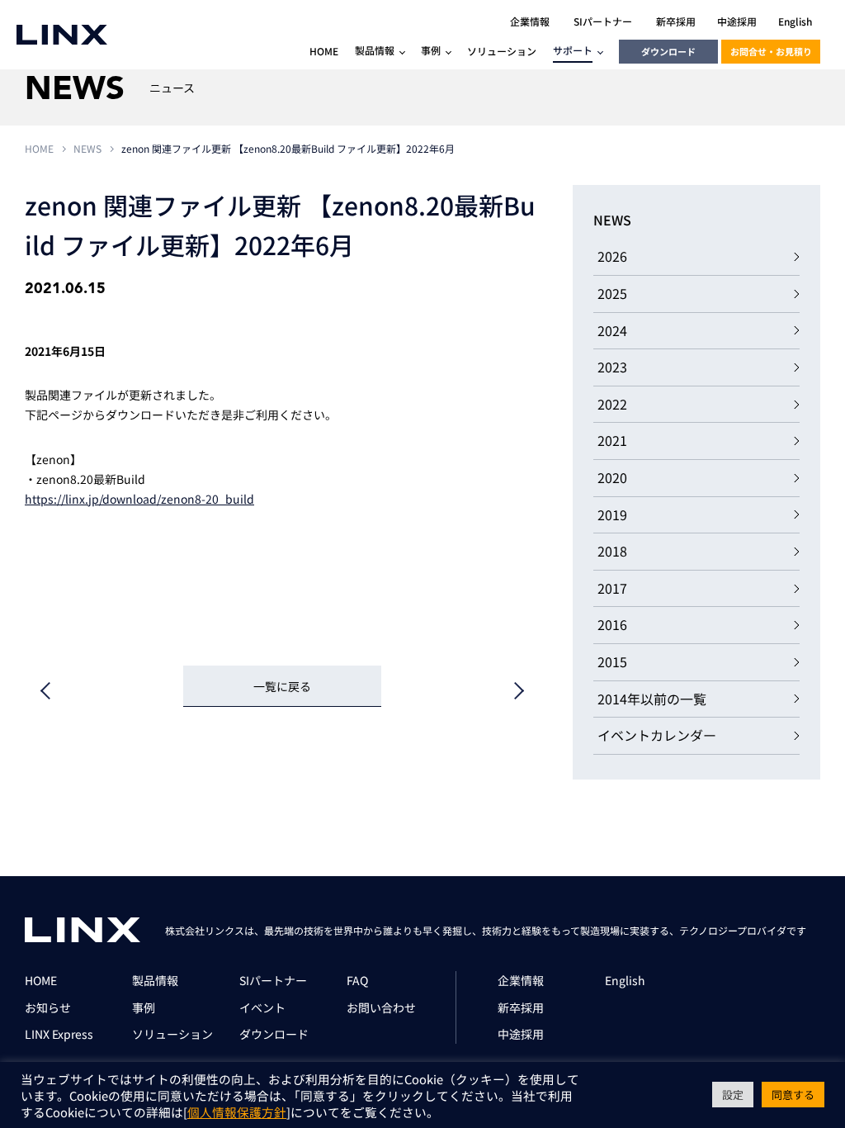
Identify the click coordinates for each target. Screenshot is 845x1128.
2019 (612, 514)
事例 (143, 1007)
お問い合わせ (381, 1007)
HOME (39, 148)
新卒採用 (521, 1007)
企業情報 (521, 980)
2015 (612, 661)
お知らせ (48, 1007)
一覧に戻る (282, 686)
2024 (612, 330)
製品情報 (155, 980)
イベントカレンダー (656, 735)
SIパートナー (273, 980)
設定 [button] (733, 1094)
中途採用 (521, 1034)
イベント (262, 1007)
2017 (612, 588)
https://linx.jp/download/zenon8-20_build (139, 499)
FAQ (357, 980)
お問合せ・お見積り (771, 51)
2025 (612, 293)
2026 (612, 256)
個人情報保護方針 (236, 1112)
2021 (612, 440)
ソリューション (172, 1034)
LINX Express (59, 1034)
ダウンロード (668, 51)
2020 (612, 477)
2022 (612, 404)
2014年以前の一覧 (651, 699)
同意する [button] (793, 1094)
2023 (612, 367)
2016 (612, 624)
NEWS (87, 148)
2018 (612, 551)
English (625, 980)
